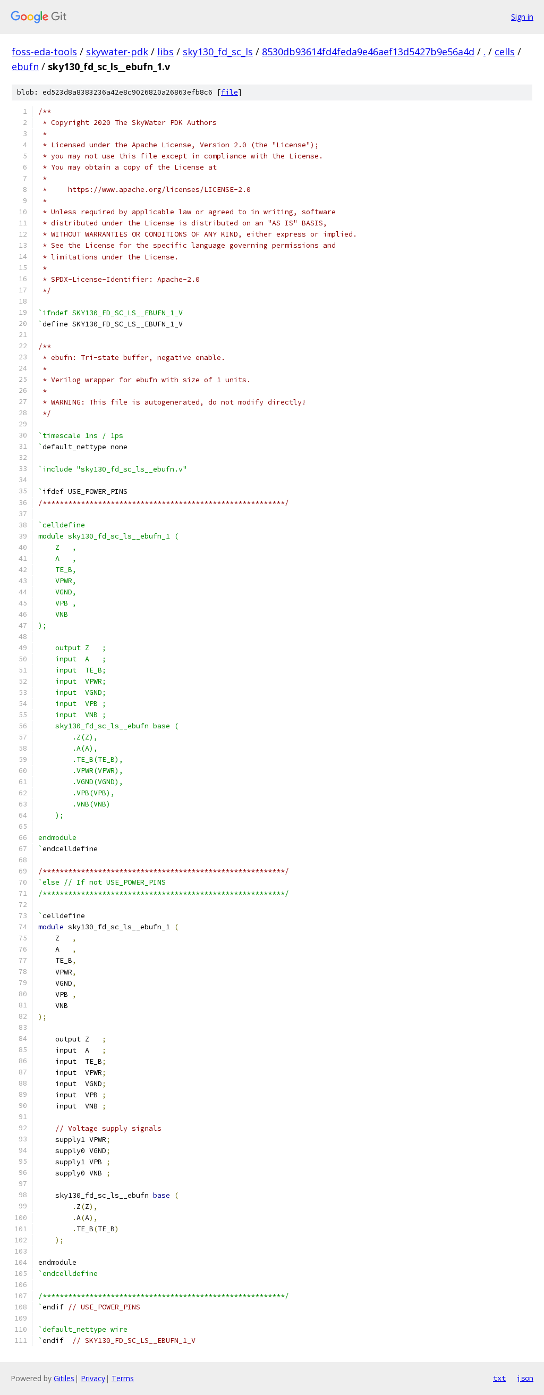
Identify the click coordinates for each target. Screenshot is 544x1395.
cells (505, 51)
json (524, 1378)
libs (165, 51)
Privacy (93, 1378)
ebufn (25, 66)
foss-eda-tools (44, 51)
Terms (123, 1378)
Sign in (522, 17)
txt (499, 1378)
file (229, 92)
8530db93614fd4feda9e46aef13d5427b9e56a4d (368, 51)
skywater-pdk (117, 51)
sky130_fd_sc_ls (218, 51)
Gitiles (64, 1378)
